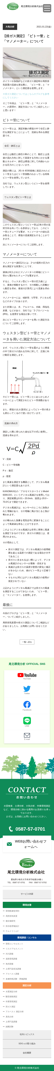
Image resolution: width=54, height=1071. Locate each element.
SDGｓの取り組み (27, 1043)
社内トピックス (27, 1034)
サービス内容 (27, 894)
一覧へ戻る (27, 642)
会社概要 (27, 1053)
